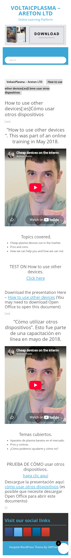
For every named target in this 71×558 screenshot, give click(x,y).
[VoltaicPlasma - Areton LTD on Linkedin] (36, 532)
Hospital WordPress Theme (26, 547)
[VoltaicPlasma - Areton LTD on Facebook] (9, 532)
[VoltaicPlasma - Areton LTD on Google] (46, 532)
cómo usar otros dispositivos (32, 486)
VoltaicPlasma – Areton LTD (35, 10)
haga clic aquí (35, 475)
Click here (35, 278)
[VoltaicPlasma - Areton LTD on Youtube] (27, 532)
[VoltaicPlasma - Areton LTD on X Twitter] (18, 532)
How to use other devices (31, 297)
